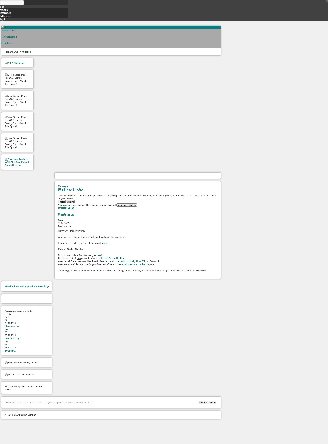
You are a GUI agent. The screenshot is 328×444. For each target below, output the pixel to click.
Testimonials (5, 13)
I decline (70, 201)
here (105, 243)
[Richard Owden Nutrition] (164, 435)
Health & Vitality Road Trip (133, 261)
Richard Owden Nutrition (112, 258)
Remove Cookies (207, 402)
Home (3, 7)
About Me (4, 9)
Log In (3, 19)
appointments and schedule (135, 264)
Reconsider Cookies (126, 205)
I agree (61, 201)
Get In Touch (5, 16)
